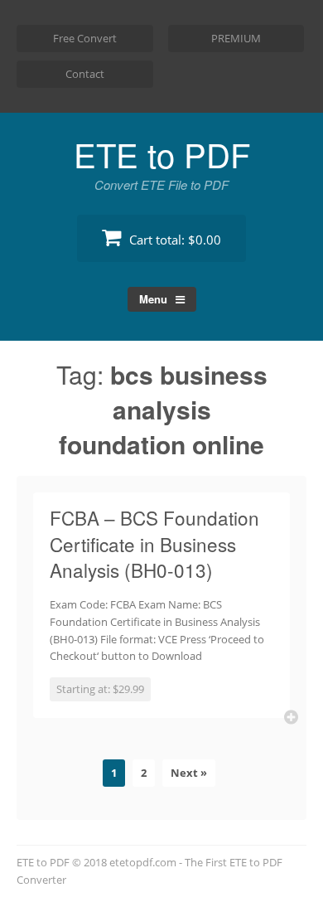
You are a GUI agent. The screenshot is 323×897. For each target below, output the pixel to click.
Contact (84, 73)
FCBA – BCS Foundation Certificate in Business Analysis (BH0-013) (154, 543)
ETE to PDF (162, 153)
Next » (189, 772)
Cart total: (173, 239)
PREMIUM (236, 38)
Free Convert (85, 38)
